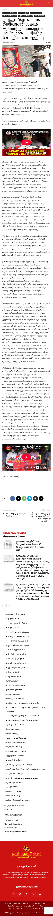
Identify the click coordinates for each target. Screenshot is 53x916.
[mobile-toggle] (4, 3)
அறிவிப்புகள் (13, 627)
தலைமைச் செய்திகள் (10, 13)
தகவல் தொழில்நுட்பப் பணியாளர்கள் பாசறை (25, 769)
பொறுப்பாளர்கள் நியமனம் (19, 636)
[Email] (41, 498)
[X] (18, 498)
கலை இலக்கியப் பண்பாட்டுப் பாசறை (21, 778)
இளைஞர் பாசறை (13, 729)
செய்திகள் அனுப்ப (15, 906)
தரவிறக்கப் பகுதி (11, 820)
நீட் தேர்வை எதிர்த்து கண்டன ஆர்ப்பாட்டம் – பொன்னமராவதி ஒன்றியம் (40, 517)
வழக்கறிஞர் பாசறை (14, 782)
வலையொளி (29, 906)
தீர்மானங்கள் (13, 672)
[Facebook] (12, 498)
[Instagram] (19, 894)
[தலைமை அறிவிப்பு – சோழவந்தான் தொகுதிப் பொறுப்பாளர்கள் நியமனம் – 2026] (8, 544)
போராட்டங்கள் (11, 681)
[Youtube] (39, 894)
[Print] (35, 498)
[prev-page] (4, 605)
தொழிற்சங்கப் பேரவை (15, 738)
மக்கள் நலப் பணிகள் (14, 698)
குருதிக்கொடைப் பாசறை (16, 751)
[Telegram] (29, 498)
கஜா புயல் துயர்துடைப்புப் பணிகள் (23, 720)
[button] (49, 3)
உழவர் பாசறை (11, 787)
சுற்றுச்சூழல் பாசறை (14, 755)
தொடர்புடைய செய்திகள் (14, 533)
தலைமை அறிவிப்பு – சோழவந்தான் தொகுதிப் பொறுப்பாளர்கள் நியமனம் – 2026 (31, 545)
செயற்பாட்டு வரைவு (14, 815)
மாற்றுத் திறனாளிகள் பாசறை (18, 800)
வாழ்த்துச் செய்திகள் (19, 623)
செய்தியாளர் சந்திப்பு (10, 16)
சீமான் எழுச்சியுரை (16, 650)
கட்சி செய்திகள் (23, 13)
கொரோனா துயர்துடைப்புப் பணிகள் (23, 715)
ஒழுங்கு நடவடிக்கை (19, 641)
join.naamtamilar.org (41, 877)
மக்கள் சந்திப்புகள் (16, 658)
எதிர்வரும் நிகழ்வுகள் (19, 632)
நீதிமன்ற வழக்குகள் (16, 667)
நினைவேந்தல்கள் (36, 13)
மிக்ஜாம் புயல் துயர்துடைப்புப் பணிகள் (24, 703)
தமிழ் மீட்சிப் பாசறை (14, 773)
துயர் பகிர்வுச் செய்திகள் (18, 645)
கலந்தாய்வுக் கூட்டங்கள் (15, 685)
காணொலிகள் (39, 16)
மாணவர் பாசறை (13, 791)
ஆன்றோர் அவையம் (14, 724)
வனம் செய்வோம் (15, 760)
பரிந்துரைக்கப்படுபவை (13, 536)
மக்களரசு (8, 809)
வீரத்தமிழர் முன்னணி (15, 742)
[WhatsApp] (24, 498)
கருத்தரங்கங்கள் (12, 694)
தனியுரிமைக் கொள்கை (35, 909)
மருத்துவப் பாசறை (13, 747)
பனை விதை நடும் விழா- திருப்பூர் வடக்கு (14, 515)
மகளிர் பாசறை (11, 733)
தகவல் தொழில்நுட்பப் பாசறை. (18, 764)
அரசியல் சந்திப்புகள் (17, 663)
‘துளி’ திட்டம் (27, 903)
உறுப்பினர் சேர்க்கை (12, 903)
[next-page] (7, 605)
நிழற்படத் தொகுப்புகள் (26, 16)
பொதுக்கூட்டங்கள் (13, 676)
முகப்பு (4, 9)
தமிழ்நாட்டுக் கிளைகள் (14, 805)
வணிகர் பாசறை (12, 795)
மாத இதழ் (39, 906)
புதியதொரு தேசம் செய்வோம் (17, 831)
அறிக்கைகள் (13, 618)
